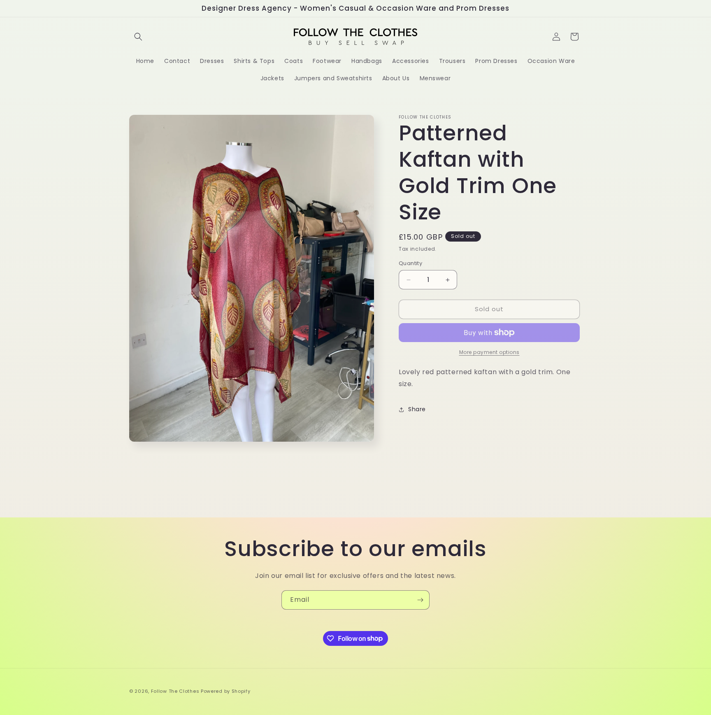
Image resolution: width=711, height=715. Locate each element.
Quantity (410, 264)
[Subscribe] (420, 600)
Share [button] (417, 409)
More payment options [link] (489, 352)
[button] (138, 37)
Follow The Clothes (175, 691)
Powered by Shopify (226, 691)
